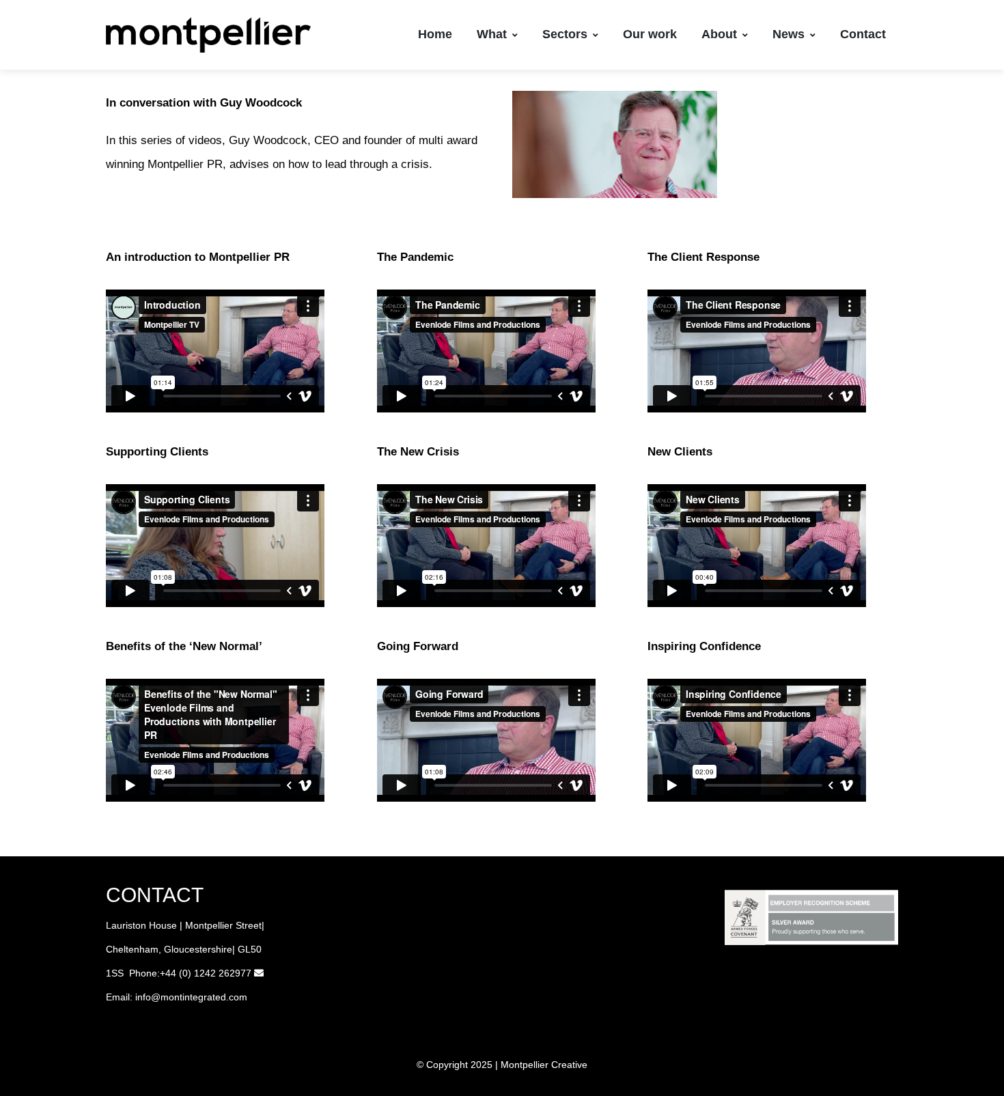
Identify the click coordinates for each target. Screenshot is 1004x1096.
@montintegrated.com (199, 997)
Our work (650, 34)
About (719, 34)
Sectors (564, 34)
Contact (863, 34)
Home (435, 34)
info (143, 997)
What (492, 34)
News (788, 34)
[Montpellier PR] (208, 35)
